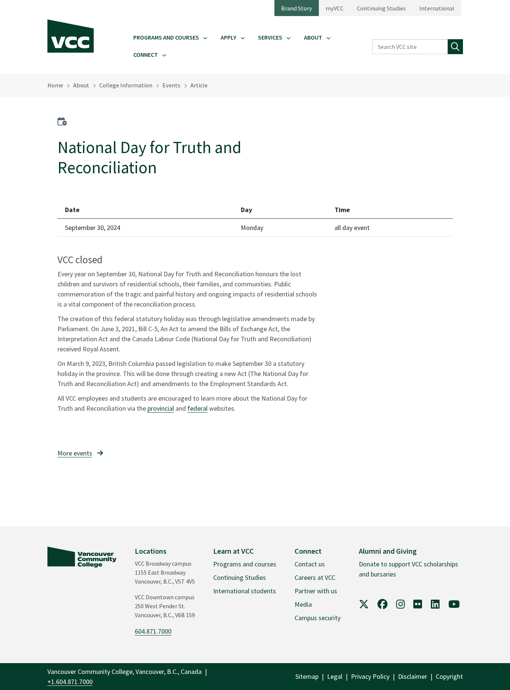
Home (55, 85)
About (313, 37)
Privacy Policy (370, 676)
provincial (160, 408)
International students (244, 591)
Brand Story (296, 8)
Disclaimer (412, 676)
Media (303, 604)
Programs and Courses (166, 37)
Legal (334, 676)
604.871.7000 (153, 631)
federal (197, 408)
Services (270, 37)
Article (199, 85)
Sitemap (306, 676)
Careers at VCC (315, 577)
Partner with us (316, 591)
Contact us (310, 564)
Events (171, 85)
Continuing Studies (381, 8)
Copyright (449, 676)
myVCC (334, 8)
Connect (145, 54)
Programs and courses (244, 564)
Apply (228, 37)
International (436, 8)
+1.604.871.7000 (70, 681)
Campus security (317, 617)
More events (74, 453)
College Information (125, 85)
